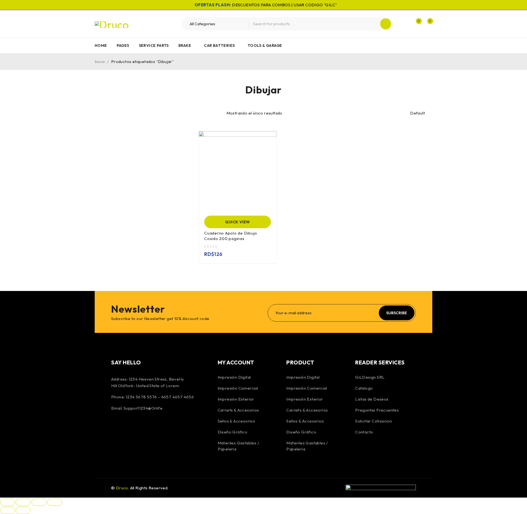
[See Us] (146, 426)
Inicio (100, 61)
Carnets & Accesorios (238, 410)
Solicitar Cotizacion (373, 421)
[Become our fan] (116, 426)
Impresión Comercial (238, 388)
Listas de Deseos (371, 399)
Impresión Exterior (236, 399)
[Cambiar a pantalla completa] (23, 502)
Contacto (364, 432)
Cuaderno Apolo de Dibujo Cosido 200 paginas (230, 235)
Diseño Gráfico (233, 432)
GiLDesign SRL (370, 377)
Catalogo (364, 388)
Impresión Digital (234, 377)
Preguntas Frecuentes (377, 410)
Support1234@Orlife (143, 408)
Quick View (237, 221)
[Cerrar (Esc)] (54, 502)
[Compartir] (39, 502)
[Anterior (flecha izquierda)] (7, 510)
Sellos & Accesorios (236, 421)
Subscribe (396, 312)
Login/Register (404, 24)
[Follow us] (131, 426)
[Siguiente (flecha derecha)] (23, 510)
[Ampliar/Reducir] (7, 502)
